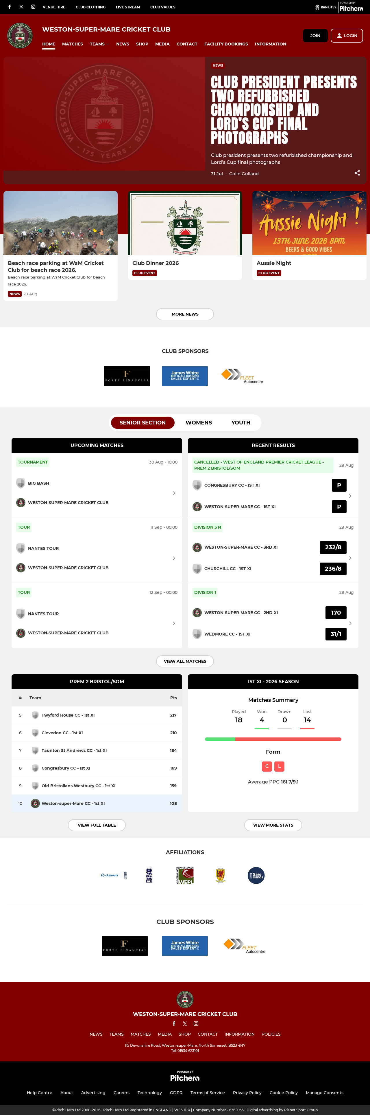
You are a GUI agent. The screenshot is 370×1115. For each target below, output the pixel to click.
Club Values (162, 7)
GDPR (176, 1092)
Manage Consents (324, 1092)
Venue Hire (54, 7)
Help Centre (39, 1092)
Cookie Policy (284, 1092)
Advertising (93, 1092)
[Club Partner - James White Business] (185, 377)
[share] (357, 173)
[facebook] (9, 7)
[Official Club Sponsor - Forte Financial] (127, 377)
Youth (241, 423)
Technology (150, 1092)
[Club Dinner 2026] (185, 223)
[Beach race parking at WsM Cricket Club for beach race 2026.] (60, 223)
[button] (49, 44)
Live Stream (128, 7)
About (66, 1092)
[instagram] (33, 7)
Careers (122, 1092)
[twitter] (21, 7)
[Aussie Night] (309, 223)
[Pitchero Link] (351, 9)
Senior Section (143, 423)
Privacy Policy (247, 1092)
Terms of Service (207, 1092)
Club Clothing (91, 7)
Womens (199, 423)
